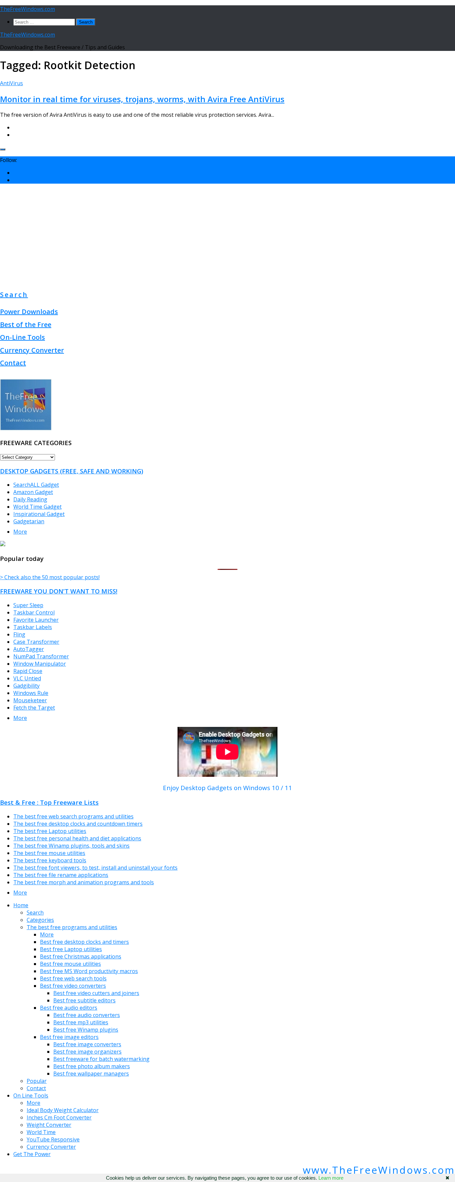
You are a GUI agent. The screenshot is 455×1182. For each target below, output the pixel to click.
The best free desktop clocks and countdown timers (78, 823)
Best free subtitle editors (84, 1000)
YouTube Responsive (53, 1139)
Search (14, 294)
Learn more (330, 1178)
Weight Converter (49, 1124)
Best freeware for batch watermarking (101, 1059)
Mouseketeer (30, 700)
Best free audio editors (68, 1007)
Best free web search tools (73, 978)
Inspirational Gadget (39, 514)
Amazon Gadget (33, 492)
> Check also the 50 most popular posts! (50, 577)
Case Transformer (36, 641)
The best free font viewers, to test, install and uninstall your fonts (95, 867)
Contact (13, 362)
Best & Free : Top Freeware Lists (49, 802)
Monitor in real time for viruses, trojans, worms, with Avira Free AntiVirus (142, 98)
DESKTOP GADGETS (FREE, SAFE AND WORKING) (71, 471)
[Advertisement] (227, 235)
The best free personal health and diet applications (77, 838)
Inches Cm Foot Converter (59, 1117)
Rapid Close (27, 671)
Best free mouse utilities (70, 963)
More (20, 531)
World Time (41, 1132)
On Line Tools (30, 1095)
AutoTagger (28, 649)
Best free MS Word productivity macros (89, 971)
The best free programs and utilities (72, 927)
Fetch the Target (34, 707)
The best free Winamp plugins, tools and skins (71, 845)
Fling (19, 634)
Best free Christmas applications (80, 956)
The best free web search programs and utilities (73, 816)
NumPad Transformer (41, 656)
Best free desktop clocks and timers (84, 941)
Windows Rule (30, 693)
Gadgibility (26, 685)
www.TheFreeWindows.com (379, 1170)
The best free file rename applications (60, 875)
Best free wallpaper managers (91, 1073)
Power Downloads (29, 311)
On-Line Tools (22, 337)
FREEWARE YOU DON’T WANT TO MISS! (58, 591)
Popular (37, 1081)
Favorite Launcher (36, 619)
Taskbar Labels (32, 627)
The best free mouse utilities (49, 853)
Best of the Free (25, 324)
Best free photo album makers (91, 1066)
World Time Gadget (37, 506)
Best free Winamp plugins (85, 1029)
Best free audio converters (86, 1015)
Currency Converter (32, 350)
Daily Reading (30, 499)
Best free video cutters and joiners (96, 993)
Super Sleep (28, 605)
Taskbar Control (34, 612)
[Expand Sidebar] (2, 149)
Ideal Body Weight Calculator (63, 1110)
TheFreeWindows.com (27, 9)
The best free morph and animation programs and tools (83, 882)
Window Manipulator (39, 663)
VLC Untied (27, 678)
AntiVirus (11, 83)
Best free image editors (69, 1037)
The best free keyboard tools (49, 860)
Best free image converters (87, 1044)
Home (20, 905)
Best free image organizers (87, 1051)
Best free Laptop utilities (71, 949)
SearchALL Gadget (36, 484)
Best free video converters (73, 985)
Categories (40, 920)
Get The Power (32, 1154)
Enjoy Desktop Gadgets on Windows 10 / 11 (227, 787)
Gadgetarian (28, 521)
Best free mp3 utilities (80, 1022)
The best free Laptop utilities (49, 831)
